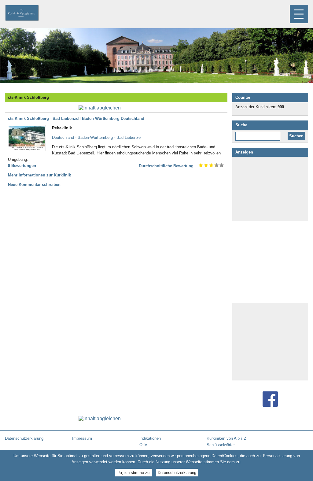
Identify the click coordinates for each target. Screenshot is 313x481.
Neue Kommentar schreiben (34, 184)
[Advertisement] (270, 189)
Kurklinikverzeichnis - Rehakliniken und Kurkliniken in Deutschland (27, 13)
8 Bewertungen (22, 165)
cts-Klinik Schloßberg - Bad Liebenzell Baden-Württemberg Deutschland (76, 118)
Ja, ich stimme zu (133, 472)
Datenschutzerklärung (177, 472)
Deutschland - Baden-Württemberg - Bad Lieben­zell (97, 137)
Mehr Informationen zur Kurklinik (39, 175)
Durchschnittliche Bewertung (166, 166)
